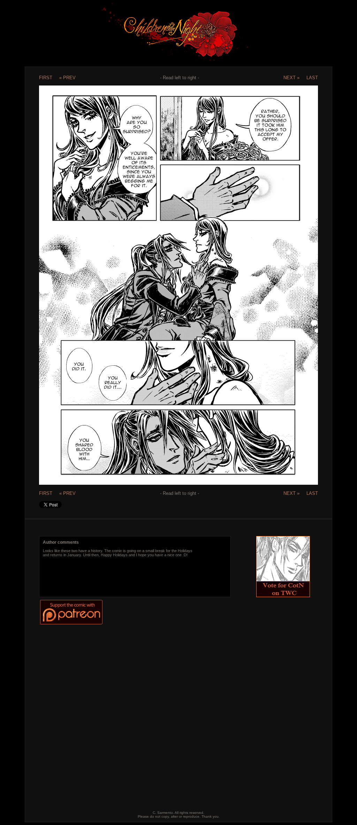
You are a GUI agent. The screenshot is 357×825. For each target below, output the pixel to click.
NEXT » (291, 77)
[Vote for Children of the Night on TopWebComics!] (283, 595)
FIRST (45, 77)
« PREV (67, 77)
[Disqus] (172, 712)
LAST (312, 77)
